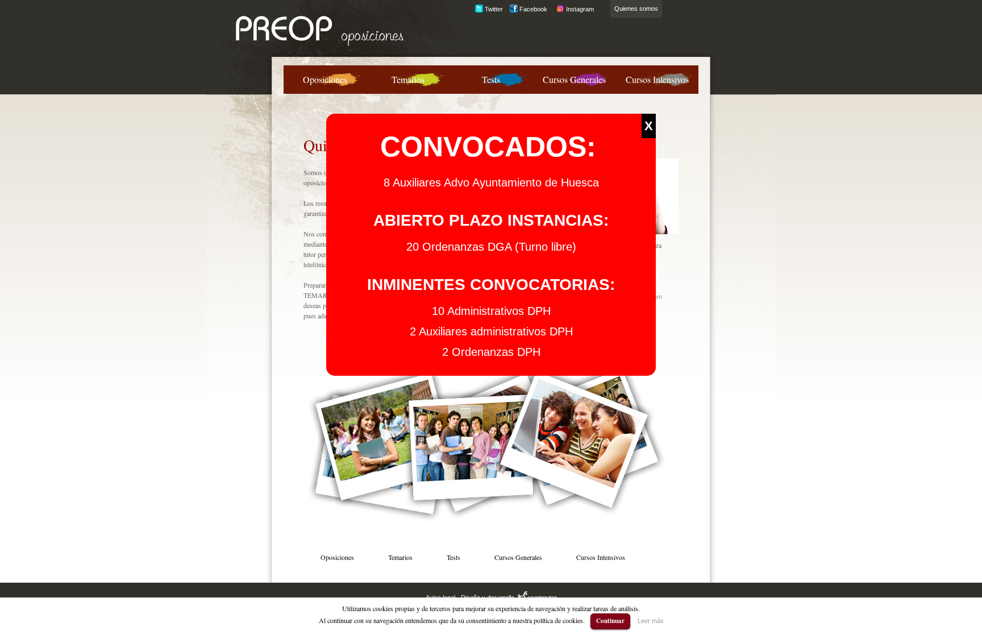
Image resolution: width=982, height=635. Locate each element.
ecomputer (542, 597)
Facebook (532, 9)
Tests (491, 79)
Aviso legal (440, 597)
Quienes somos (636, 8)
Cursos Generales (574, 79)
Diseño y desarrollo (488, 597)
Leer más (651, 620)
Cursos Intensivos (657, 79)
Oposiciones (325, 79)
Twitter (493, 9)
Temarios (408, 79)
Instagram (579, 9)
